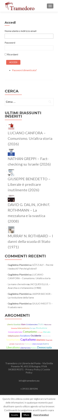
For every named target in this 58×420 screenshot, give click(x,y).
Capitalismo (28, 339)
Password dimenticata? (24, 70)
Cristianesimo (32, 324)
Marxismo (47, 324)
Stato (41, 324)
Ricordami (12, 54)
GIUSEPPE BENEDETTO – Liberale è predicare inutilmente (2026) (29, 184)
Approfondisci (41, 414)
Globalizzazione (14, 336)
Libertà (10, 324)
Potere (34, 348)
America (14, 328)
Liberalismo (13, 347)
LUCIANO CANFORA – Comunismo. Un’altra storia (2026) (30, 138)
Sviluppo (40, 332)
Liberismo (40, 340)
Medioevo (28, 344)
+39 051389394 (29, 388)
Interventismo (23, 328)
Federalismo (46, 336)
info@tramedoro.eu (29, 380)
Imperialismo (19, 344)
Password (10, 42)
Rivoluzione (41, 328)
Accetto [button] (14, 415)
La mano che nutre (17, 284)
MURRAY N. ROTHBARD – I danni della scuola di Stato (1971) (30, 241)
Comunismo (30, 331)
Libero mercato (37, 344)
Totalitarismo (13, 339)
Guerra (46, 344)
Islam (23, 324)
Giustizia (16, 324)
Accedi (13, 62)
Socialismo (25, 335)
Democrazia (44, 347)
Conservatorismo (15, 332)
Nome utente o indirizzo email (20, 30)
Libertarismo (25, 348)
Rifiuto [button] (26, 415)
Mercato (46, 332)
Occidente (36, 335)
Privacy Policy (33, 369)
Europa (32, 328)
